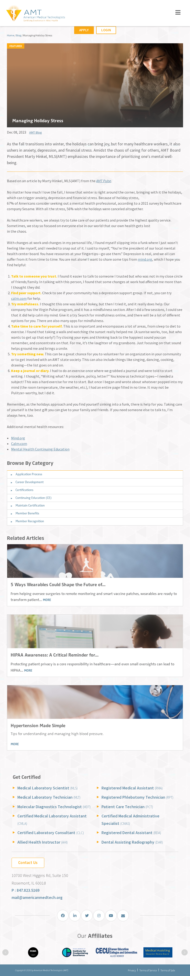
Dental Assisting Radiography (132, 842)
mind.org (145, 259)
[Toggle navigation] (178, 12)
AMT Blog (35, 132)
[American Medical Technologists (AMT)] (35, 13)
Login (106, 30)
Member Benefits (27, 513)
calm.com (19, 298)
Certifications (24, 490)
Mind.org (18, 438)
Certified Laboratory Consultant (50, 832)
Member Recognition (30, 521)
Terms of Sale (167, 970)
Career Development (30, 482)
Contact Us (28, 862)
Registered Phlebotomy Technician (137, 797)
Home (10, 35)
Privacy (132, 970)
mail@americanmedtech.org (37, 897)
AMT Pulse (103, 180)
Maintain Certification (30, 505)
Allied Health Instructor (42, 842)
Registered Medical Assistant (132, 788)
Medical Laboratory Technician (48, 797)
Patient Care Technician (127, 806)
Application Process (29, 474)
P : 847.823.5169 (25, 890)
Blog (18, 35)
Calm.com (19, 443)
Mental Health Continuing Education (40, 449)
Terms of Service (148, 970)
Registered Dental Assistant (131, 832)
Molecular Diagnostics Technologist (54, 806)
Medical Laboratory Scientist (47, 788)
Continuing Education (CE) (34, 498)
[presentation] (5, 952)
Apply (84, 30)
